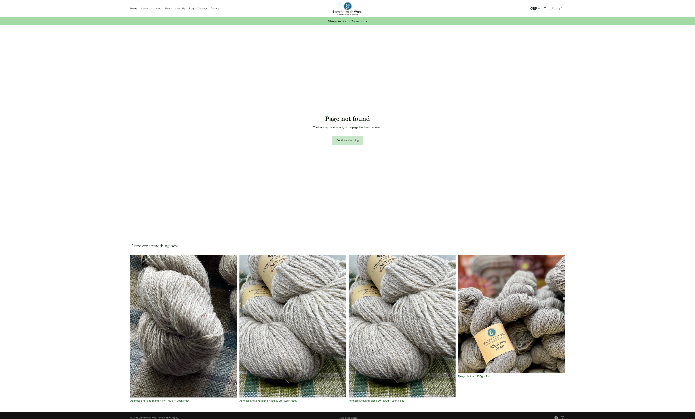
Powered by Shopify (168, 417)
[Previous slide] (135, 326)
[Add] (231, 392)
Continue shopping (347, 140)
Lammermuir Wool (148, 417)
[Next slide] (231, 326)
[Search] (545, 8)
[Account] (553, 8)
